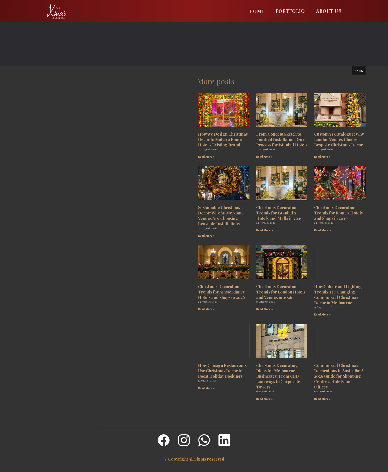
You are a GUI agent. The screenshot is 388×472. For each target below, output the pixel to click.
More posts (215, 81)
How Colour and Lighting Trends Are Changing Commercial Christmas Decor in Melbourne (338, 294)
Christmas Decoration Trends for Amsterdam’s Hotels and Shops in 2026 (221, 292)
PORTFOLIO (290, 11)
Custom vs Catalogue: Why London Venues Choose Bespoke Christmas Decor (339, 139)
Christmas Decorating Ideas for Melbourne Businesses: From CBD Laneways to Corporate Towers (278, 376)
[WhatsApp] (204, 440)
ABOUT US (328, 11)
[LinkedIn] (224, 440)
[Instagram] (184, 440)
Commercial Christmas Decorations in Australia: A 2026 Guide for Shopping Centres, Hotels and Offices (339, 376)
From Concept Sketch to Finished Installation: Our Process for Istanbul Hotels (281, 139)
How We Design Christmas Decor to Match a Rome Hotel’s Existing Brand (223, 139)
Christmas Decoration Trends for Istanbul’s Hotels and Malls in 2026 (279, 213)
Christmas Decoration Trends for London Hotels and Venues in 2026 (280, 292)
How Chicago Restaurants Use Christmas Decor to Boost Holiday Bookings (222, 371)
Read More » (206, 156)
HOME (257, 11)
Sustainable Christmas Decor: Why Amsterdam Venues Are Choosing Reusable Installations (220, 215)
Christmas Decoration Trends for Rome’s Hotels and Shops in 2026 (338, 213)
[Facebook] (164, 440)
